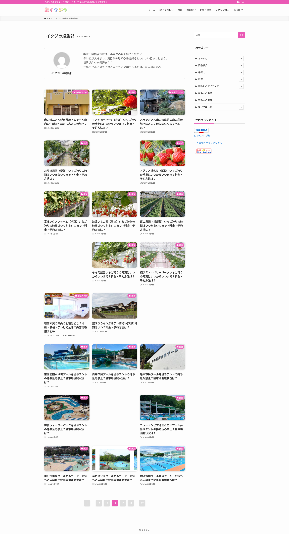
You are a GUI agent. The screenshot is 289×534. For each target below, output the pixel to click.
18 (106, 503)
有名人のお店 (205, 100)
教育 (200, 79)
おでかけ (203, 58)
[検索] (242, 2)
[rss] (238, 2)
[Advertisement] (114, 158)
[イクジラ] (56, 9)
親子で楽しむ (205, 107)
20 (122, 503)
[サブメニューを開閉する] (241, 58)
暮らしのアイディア (208, 86)
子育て (201, 72)
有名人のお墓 (205, 93)
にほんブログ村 (202, 135)
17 (98, 503)
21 (130, 503)
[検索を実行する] (241, 35)
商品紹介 (203, 65)
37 (142, 503)
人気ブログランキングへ (209, 143)
